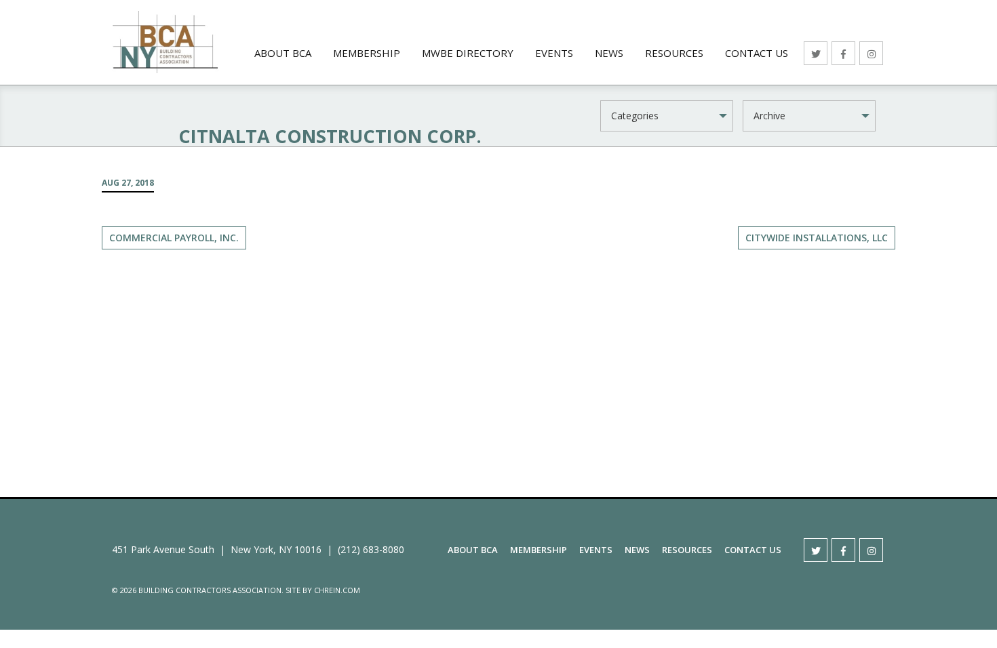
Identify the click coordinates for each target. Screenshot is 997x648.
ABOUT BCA (282, 53)
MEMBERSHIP (366, 53)
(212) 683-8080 (371, 549)
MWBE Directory (467, 53)
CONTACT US (756, 53)
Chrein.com (337, 590)
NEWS (609, 53)
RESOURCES (674, 53)
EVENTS (554, 53)
